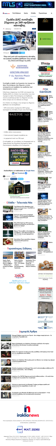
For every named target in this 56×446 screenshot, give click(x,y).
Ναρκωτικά (14, 176)
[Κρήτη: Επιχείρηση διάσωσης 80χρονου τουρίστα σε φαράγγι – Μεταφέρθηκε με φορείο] (43, 245)
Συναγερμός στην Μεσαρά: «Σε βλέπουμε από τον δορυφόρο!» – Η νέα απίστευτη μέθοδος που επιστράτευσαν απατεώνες (31, 393)
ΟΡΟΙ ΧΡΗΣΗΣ (27, 420)
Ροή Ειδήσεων (16, 13)
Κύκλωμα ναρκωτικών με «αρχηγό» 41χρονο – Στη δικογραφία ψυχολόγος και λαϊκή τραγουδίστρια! (24, 216)
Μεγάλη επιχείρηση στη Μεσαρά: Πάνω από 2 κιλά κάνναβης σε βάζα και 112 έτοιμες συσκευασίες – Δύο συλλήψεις (33, 368)
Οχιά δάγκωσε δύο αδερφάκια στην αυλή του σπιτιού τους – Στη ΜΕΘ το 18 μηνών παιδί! (24, 208)
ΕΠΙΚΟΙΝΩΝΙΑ (24, 422)
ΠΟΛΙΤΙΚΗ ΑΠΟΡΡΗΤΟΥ (38, 420)
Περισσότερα (43, 13)
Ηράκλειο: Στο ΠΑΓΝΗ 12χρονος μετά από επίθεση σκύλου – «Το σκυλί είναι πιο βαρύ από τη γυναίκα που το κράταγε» (32, 377)
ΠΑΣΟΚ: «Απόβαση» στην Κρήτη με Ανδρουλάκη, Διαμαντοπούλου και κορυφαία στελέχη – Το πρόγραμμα (44, 234)
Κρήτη (26, 13)
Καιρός (4, 257)
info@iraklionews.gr (44, 438)
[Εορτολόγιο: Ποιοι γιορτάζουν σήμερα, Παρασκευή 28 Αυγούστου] (8, 241)
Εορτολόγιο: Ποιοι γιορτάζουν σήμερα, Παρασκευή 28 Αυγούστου (24, 239)
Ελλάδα (33, 13)
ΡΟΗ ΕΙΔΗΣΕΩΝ (7, 420)
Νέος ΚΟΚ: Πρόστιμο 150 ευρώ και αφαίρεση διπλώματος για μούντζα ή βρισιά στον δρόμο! (24, 224)
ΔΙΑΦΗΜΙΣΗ (32, 422)
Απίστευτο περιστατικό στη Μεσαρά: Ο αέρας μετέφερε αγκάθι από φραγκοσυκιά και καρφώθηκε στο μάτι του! (31, 385)
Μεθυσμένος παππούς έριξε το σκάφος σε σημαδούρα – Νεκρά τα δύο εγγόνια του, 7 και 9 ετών (45, 171)
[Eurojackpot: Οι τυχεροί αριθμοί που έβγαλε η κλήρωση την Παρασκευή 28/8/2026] (43, 148)
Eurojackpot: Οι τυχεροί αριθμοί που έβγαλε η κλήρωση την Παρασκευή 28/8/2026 (44, 155)
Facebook (21, 173)
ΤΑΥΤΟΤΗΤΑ (49, 420)
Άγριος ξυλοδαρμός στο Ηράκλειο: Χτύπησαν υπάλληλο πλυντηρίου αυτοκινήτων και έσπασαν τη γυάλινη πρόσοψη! (30, 344)
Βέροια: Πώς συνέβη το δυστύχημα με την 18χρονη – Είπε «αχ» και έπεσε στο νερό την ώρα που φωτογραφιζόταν (24, 232)
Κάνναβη (8, 176)
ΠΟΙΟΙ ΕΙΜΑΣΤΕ (17, 420)
